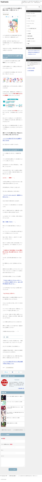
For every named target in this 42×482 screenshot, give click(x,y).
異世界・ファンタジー (31, 41)
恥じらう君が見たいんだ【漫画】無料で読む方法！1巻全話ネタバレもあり (15, 413)
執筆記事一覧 (21, 388)
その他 (29, 18)
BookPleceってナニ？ (32, 54)
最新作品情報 (30, 36)
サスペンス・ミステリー (32, 15)
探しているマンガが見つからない (34, 50)
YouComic (5, 2)
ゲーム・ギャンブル (31, 13)
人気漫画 (29, 33)
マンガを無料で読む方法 (32, 28)
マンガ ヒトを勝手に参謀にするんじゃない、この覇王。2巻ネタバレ (15, 407)
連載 (28, 43)
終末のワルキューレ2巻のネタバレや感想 (13, 417)
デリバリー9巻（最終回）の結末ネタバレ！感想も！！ (15, 396)
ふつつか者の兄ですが (9, 367)
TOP (4, 475)
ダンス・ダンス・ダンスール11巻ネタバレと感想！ (15, 401)
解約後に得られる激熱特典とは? (34, 52)
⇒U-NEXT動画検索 (30, 70)
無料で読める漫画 (5, 14)
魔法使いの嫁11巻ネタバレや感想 (12, 423)
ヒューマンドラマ (31, 23)
